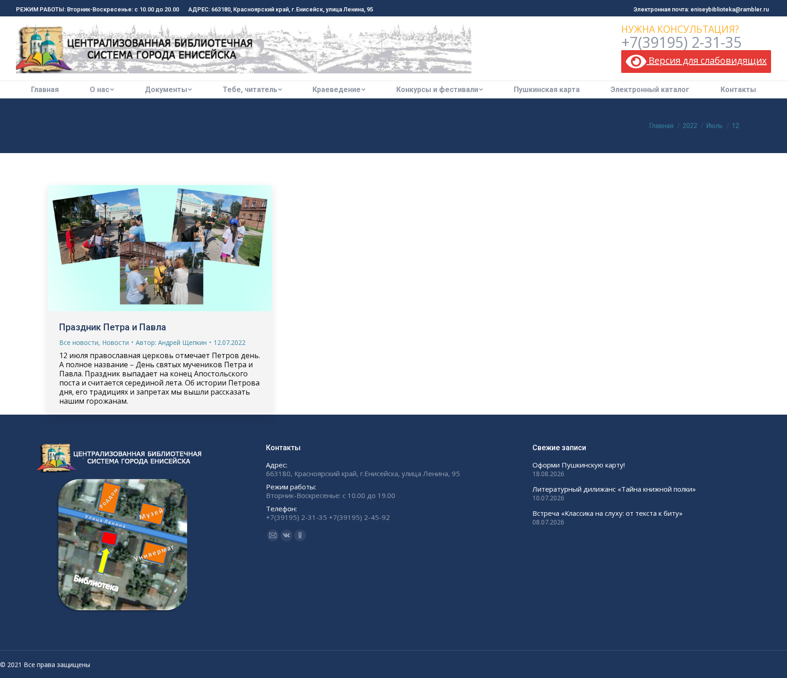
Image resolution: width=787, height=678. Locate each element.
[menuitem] (45, 89)
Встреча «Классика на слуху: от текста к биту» (607, 513)
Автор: (171, 342)
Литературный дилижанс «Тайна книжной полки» (614, 489)
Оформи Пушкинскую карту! (578, 465)
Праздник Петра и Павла (112, 327)
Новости (115, 342)
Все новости (78, 342)
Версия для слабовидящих (706, 60)
